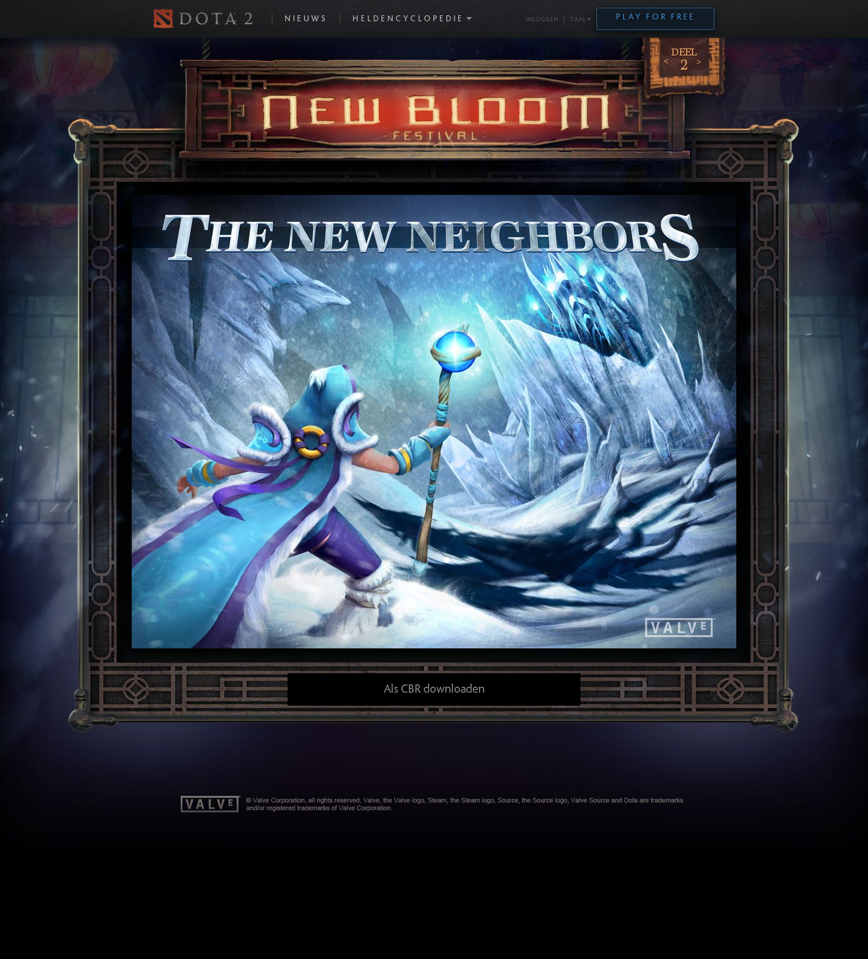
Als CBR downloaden (434, 690)
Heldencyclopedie (408, 19)
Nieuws (306, 19)
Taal (578, 20)
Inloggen (542, 20)
